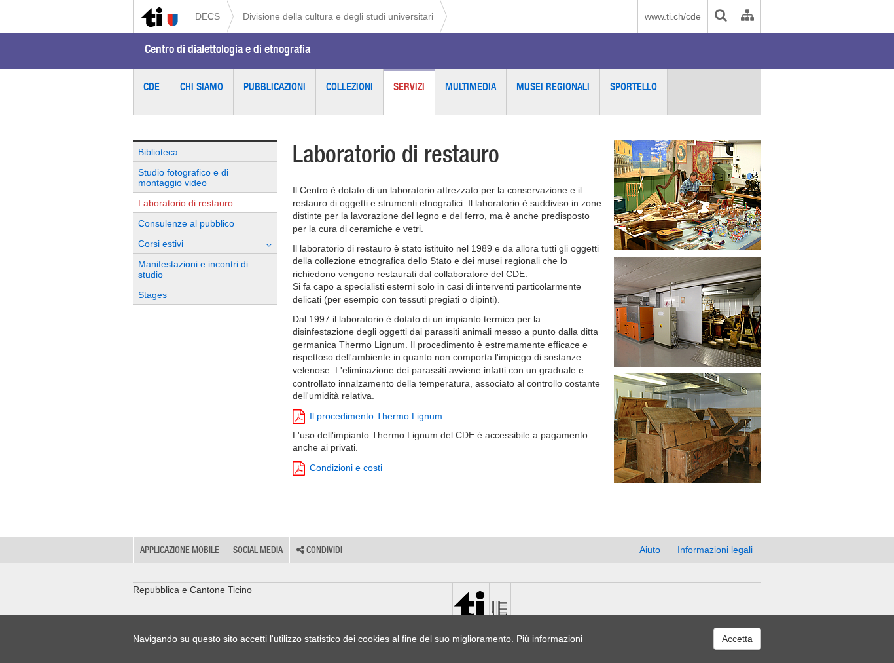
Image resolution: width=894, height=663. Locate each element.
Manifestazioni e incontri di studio (193, 269)
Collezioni (349, 86)
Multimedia (470, 86)
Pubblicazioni (274, 86)
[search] (720, 16)
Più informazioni (549, 639)
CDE (151, 86)
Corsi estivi (160, 243)
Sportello (633, 86)
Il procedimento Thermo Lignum (376, 416)
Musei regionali (553, 86)
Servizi (409, 86)
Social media (258, 550)
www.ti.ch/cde (673, 16)
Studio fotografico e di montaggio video (183, 177)
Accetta (737, 639)
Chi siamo (201, 86)
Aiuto (649, 549)
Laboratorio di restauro (185, 203)
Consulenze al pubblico (186, 223)
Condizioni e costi (346, 468)
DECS (207, 16)
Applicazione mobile (179, 550)
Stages (152, 295)
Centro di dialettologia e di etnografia (227, 48)
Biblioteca (158, 152)
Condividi (323, 550)
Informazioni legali (715, 549)
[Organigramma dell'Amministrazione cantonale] (747, 16)
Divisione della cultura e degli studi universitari (338, 16)
